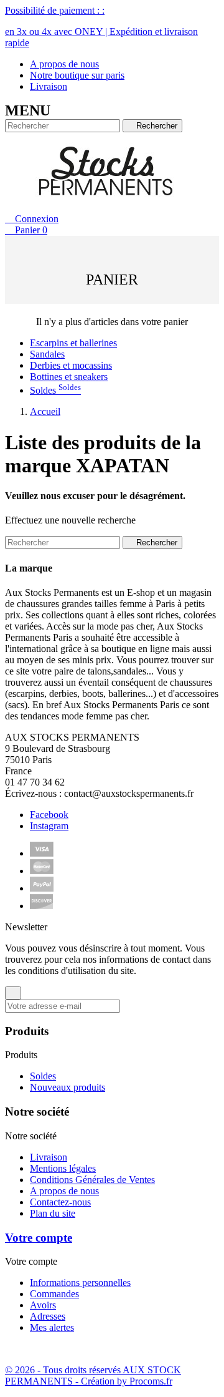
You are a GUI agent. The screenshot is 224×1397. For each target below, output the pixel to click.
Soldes (55, 390)
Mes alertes (52, 1327)
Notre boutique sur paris (77, 75)
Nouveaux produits (67, 1087)
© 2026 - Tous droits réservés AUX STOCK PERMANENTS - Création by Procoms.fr (93, 1375)
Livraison (48, 86)
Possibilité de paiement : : (101, 26)
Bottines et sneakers (69, 376)
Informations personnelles (80, 1282)
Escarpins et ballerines (73, 343)
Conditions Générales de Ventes (92, 1179)
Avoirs (43, 1305)
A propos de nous (64, 64)
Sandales (47, 354)
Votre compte (38, 1237)
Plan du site (52, 1213)
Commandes (54, 1293)
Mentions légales (63, 1168)
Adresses (47, 1316)
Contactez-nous (60, 1202)
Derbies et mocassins (71, 365)
